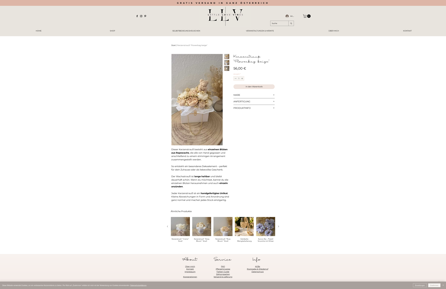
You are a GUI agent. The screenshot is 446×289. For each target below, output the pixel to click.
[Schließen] (443, 285)
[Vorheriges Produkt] (167, 226)
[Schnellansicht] (180, 226)
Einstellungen (420, 285)
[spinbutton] (239, 78)
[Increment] (242, 78)
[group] (223, 230)
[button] (307, 16)
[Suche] (291, 23)
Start (173, 45)
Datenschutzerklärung (138, 285)
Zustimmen (434, 285)
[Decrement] (235, 78)
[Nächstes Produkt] (278, 226)
